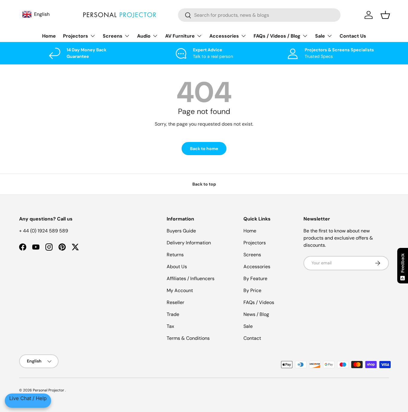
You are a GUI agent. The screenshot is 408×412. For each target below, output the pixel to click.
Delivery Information (189, 243)
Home (49, 36)
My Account (180, 290)
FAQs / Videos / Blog (277, 36)
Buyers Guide (181, 231)
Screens (112, 36)
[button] (385, 14)
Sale (320, 36)
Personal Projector (49, 390)
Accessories (224, 36)
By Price (252, 290)
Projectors (75, 36)
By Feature (255, 278)
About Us (177, 266)
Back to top (204, 184)
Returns (175, 254)
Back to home (204, 148)
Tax (170, 326)
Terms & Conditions (188, 338)
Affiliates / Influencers (190, 278)
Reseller (175, 302)
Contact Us (353, 36)
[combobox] (259, 15)
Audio (144, 36)
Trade (173, 314)
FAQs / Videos (258, 302)
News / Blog (256, 314)
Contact (252, 338)
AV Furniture (180, 36)
